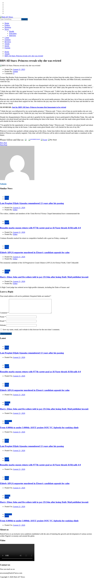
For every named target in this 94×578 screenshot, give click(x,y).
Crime (7, 38)
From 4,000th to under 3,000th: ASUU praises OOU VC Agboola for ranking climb (39, 427)
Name (3, 317)
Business (8, 27)
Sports (7, 46)
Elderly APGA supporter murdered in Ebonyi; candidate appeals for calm (34, 252)
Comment (4, 313)
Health (11, 31)
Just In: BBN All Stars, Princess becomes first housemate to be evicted (39, 107)
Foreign (7, 48)
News (7, 29)
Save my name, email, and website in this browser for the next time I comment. (31, 330)
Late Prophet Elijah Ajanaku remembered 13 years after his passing (32, 203)
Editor (15, 210)
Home (7, 23)
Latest (7, 197)
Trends (7, 44)
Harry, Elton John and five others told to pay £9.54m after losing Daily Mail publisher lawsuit (44, 277)
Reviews (8, 42)
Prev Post (3, 143)
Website (3, 325)
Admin (15, 71)
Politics (7, 25)
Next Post (3, 145)
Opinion (8, 40)
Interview (12, 35)
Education (13, 33)
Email (3, 321)
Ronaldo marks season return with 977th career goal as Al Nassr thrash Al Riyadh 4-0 (40, 228)
